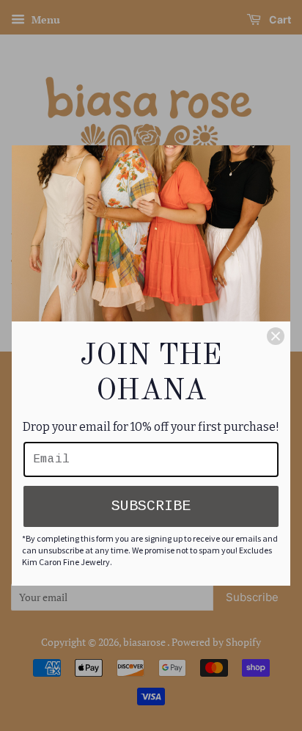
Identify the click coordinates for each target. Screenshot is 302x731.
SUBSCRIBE (151, 506)
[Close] (275, 336)
